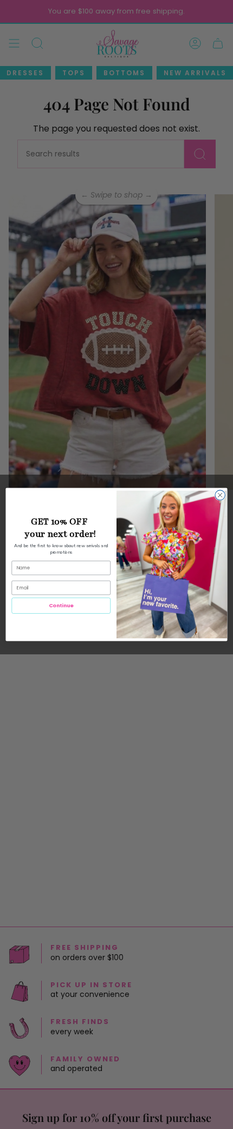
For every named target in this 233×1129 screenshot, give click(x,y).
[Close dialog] (220, 495)
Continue (61, 605)
